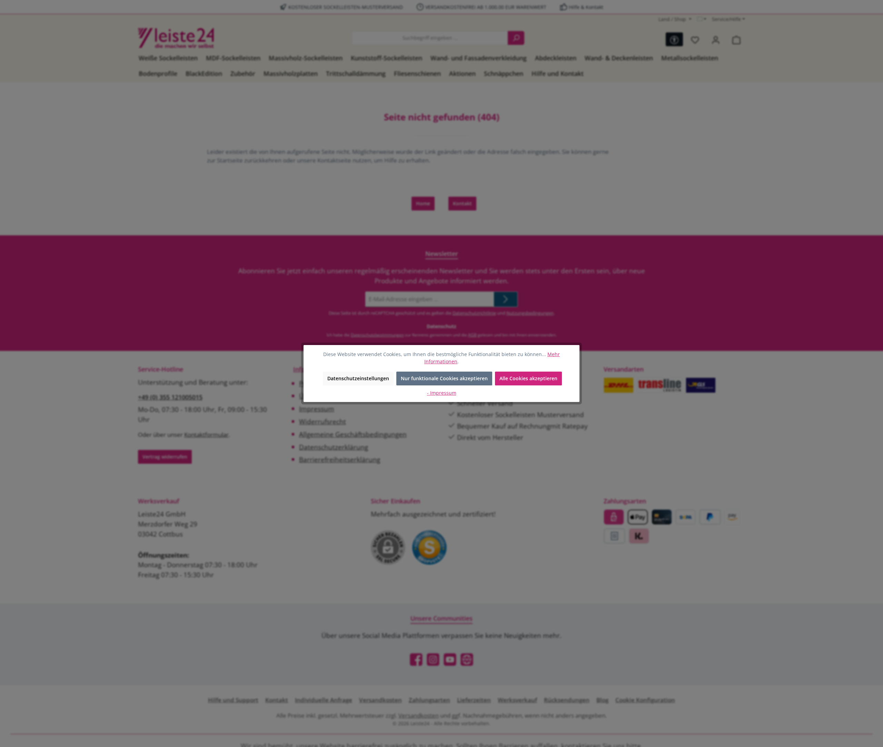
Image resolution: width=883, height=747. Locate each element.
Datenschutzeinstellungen (358, 378)
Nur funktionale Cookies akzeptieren (444, 378)
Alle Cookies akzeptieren (528, 378)
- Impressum (441, 393)
